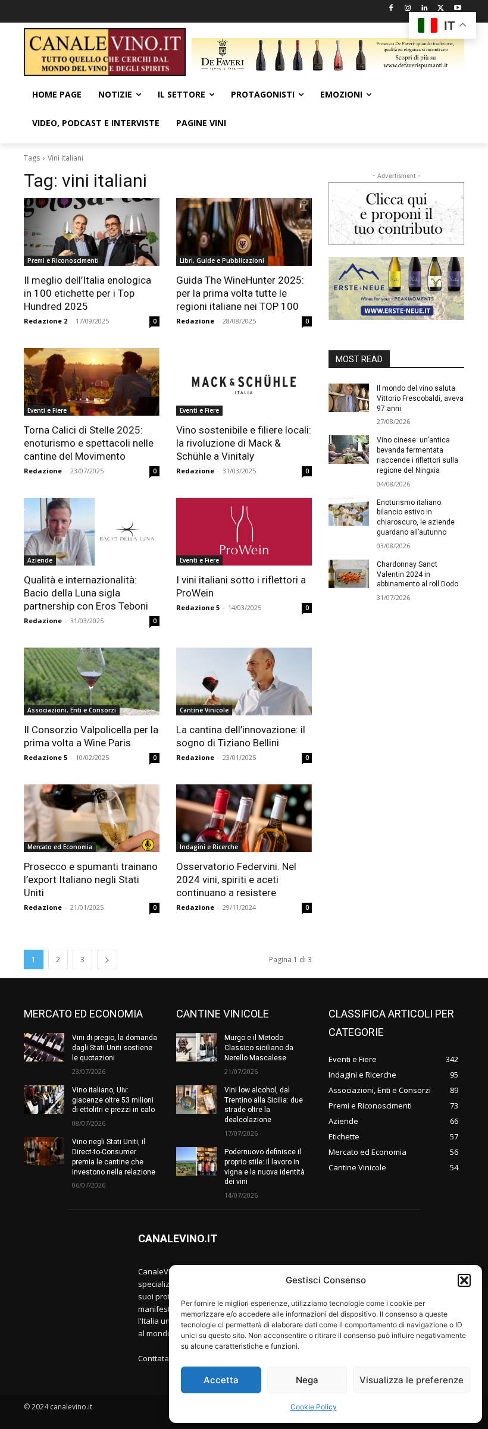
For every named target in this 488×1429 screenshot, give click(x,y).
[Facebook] (391, 8)
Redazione (195, 320)
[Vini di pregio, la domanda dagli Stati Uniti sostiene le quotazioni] (44, 1047)
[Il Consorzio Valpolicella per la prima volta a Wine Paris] (91, 681)
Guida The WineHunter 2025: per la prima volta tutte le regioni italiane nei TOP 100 (240, 293)
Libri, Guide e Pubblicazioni (222, 260)
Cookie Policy (313, 1406)
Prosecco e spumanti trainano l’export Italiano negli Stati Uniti (91, 879)
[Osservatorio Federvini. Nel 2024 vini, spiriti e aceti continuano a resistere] (244, 818)
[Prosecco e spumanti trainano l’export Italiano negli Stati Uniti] (91, 818)
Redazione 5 (198, 607)
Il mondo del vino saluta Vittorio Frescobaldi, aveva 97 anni (420, 398)
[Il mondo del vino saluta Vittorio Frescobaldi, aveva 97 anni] (349, 398)
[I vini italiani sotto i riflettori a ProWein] (244, 532)
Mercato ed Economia (59, 847)
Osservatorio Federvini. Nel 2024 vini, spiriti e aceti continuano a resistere (236, 879)
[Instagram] (408, 8)
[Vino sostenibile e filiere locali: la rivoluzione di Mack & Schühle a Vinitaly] (244, 382)
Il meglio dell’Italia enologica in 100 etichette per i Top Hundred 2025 (87, 293)
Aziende (39, 560)
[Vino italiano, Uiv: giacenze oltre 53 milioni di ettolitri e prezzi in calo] (44, 1099)
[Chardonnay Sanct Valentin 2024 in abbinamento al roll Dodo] (349, 574)
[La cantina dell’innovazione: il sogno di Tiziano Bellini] (244, 681)
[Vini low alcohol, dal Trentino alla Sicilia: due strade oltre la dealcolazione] (196, 1099)
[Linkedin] (424, 8)
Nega (307, 1380)
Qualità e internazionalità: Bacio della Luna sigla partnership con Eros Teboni (86, 593)
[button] (464, 1280)
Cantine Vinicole (204, 710)
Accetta (221, 1380)
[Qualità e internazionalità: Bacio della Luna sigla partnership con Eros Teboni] (91, 532)
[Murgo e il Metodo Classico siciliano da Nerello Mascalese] (196, 1047)
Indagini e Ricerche (209, 847)
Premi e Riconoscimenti (63, 260)
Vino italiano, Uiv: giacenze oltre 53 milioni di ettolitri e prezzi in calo (113, 1100)
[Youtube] (457, 8)
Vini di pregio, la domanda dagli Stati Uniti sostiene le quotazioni (114, 1048)
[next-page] (107, 959)
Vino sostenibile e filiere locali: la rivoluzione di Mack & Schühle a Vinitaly (243, 443)
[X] (441, 8)
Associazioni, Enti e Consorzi (71, 710)
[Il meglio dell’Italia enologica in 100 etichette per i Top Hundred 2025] (91, 232)
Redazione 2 (45, 320)
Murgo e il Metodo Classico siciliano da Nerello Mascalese (258, 1048)
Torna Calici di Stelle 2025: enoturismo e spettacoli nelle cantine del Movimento (89, 443)
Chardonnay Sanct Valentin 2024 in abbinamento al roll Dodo (417, 574)
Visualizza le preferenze (411, 1380)
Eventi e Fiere (47, 410)
